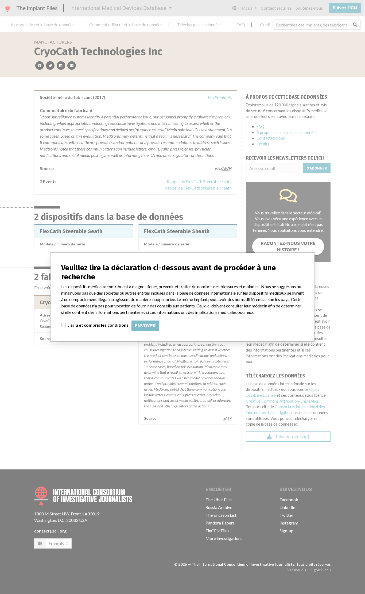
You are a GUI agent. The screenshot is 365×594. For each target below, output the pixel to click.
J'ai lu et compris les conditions (98, 324)
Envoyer (145, 325)
